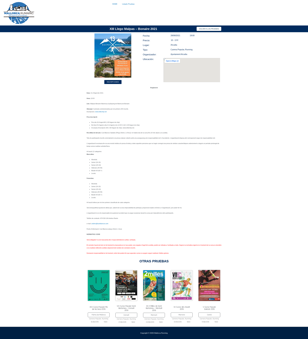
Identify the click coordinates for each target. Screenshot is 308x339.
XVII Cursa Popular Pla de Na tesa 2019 (99, 308)
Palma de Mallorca (99, 315)
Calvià (209, 315)
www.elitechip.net (101, 112)
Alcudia (174, 45)
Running (188, 50)
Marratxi (182, 315)
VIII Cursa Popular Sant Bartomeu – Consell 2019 (126, 308)
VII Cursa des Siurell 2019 (182, 308)
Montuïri (154, 315)
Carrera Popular (177, 50)
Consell (126, 315)
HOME (114, 4)
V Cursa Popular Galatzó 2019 (209, 308)
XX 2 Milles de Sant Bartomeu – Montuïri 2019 (154, 308)
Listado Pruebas (128, 4)
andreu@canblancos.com (99, 223)
